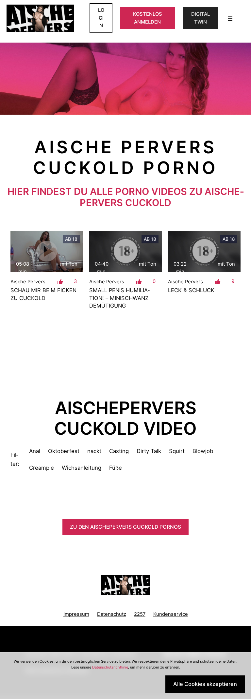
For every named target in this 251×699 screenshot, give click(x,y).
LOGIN (101, 17)
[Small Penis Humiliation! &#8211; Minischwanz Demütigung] (125, 251)
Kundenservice (170, 614)
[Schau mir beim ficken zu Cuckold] (46, 251)
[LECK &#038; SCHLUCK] (204, 251)
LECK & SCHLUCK (191, 290)
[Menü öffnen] (230, 18)
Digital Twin (200, 18)
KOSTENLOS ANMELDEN (147, 18)
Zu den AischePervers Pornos (125, 527)
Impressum (76, 614)
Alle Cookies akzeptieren (205, 684)
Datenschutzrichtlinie (110, 667)
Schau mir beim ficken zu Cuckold (43, 294)
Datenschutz (111, 614)
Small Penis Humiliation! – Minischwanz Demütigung (119, 298)
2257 (139, 614)
